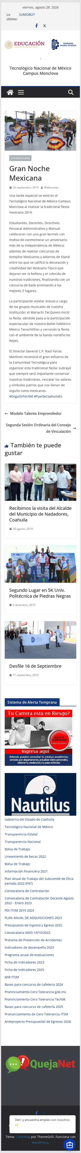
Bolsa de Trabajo (17, 849)
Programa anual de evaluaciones (29, 955)
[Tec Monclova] (10, 92)
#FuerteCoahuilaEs (48, 396)
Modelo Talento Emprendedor (36, 413)
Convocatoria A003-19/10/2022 (27, 932)
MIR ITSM (12, 977)
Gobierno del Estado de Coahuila (29, 819)
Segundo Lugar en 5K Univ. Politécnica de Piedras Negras (40, 593)
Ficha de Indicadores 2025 (24, 969)
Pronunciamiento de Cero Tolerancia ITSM (36, 1014)
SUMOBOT (27, 14)
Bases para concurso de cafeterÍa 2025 (34, 1007)
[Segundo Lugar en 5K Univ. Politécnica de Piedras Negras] (40, 548)
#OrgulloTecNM (21, 396)
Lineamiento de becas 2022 (25, 856)
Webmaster (51, 187)
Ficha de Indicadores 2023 (24, 962)
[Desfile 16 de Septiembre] (40, 624)
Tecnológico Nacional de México (29, 827)
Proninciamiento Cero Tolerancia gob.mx (35, 992)
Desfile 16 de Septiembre (35, 666)
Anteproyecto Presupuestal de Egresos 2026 (38, 1021)
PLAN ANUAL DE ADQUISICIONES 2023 (33, 918)
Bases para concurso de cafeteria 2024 (34, 984)
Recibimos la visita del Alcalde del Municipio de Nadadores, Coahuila (40, 514)
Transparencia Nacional (23, 841)
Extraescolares (20, 158)
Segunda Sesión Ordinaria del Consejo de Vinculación (38, 428)
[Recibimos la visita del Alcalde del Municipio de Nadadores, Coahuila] (40, 466)
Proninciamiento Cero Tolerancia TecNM (35, 999)
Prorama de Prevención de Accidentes (33, 940)
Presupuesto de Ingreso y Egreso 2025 (33, 925)
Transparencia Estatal (21, 834)
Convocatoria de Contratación (27, 891)
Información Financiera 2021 (26, 871)
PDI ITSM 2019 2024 (19, 910)
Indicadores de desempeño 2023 (29, 947)
